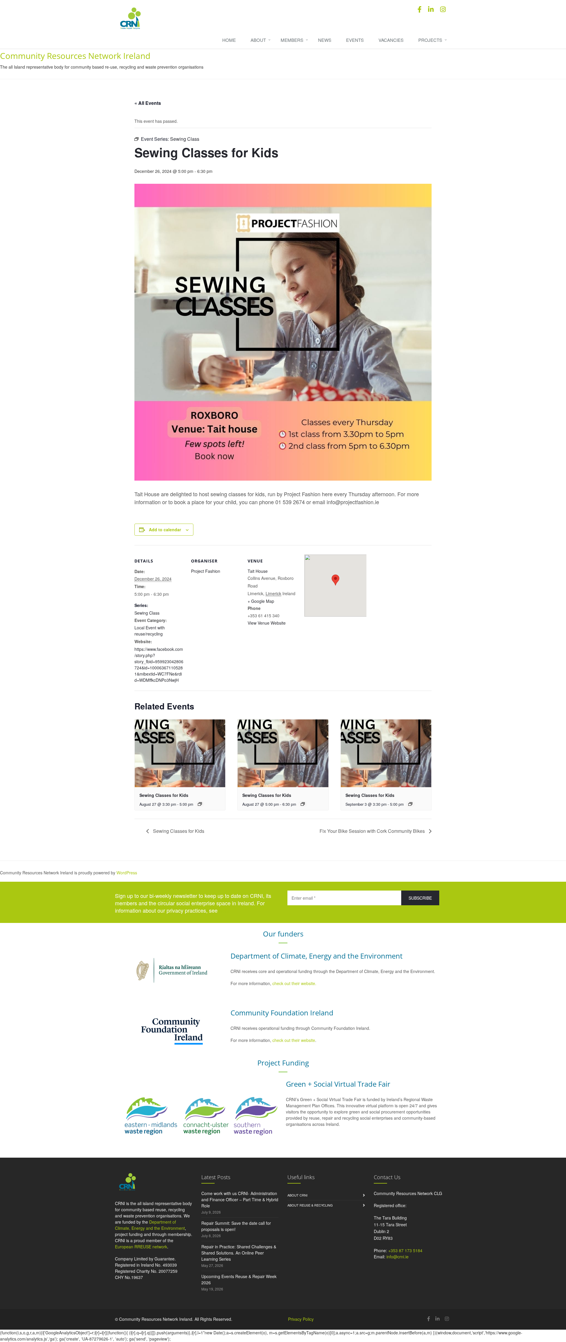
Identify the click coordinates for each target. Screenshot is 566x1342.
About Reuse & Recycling (310, 1205)
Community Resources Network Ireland (75, 55)
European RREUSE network (141, 1247)
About (258, 40)
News (324, 40)
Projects (430, 40)
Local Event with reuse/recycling (149, 631)
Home (229, 40)
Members (292, 40)
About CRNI (297, 1195)
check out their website (293, 1040)
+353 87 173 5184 (405, 1250)
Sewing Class (146, 613)
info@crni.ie (397, 1257)
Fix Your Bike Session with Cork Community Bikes (373, 831)
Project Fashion (205, 571)
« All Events (147, 103)
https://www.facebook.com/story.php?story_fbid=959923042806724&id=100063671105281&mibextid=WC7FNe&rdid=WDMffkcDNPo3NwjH (158, 664)
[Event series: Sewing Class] (200, 804)
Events (355, 40)
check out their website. (294, 983)
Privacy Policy (301, 1319)
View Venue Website (267, 623)
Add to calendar (165, 529)
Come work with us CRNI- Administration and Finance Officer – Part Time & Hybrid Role (239, 1199)
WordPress (126, 873)
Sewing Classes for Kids (163, 795)
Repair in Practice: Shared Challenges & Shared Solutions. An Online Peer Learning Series (238, 1253)
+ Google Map (261, 601)
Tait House (258, 571)
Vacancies (391, 40)
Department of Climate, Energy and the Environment (150, 1225)
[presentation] (180, 753)
